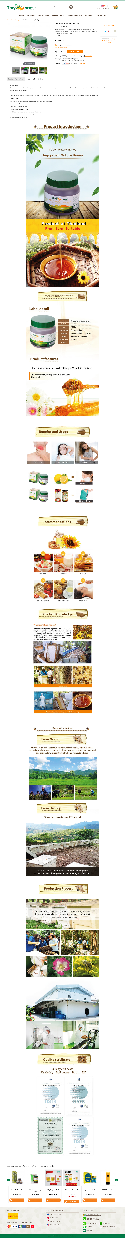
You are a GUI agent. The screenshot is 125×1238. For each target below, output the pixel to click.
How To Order (110, 25)
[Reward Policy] (56, 45)
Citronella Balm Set (16, 1190)
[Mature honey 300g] (35, 1178)
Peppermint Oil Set (90, 1190)
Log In (108, 8)
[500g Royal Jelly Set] (53, 1178)
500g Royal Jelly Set (53, 1190)
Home (8, 20)
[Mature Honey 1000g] (16, 70)
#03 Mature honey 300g (35, 1190)
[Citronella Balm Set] (16, 1178)
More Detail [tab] (30, 79)
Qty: (56, 52)
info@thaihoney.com (109, 1226)
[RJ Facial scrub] (108, 1178)
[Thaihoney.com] (25, 7)
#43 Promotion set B (71, 1190)
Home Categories (16, 20)
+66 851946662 (92, 1220)
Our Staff (89, 1231)
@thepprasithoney (92, 1223)
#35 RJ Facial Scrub (108, 1190)
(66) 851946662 (107, 1223)
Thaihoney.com (61, 1236)
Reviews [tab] (40, 79)
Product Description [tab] (15, 79)
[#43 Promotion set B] (71, 1178)
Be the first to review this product (108, 41)
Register (101, 8)
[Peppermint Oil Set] (89, 1178)
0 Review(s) (112, 39)
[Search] (71, 7)
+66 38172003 (92, 1218)
